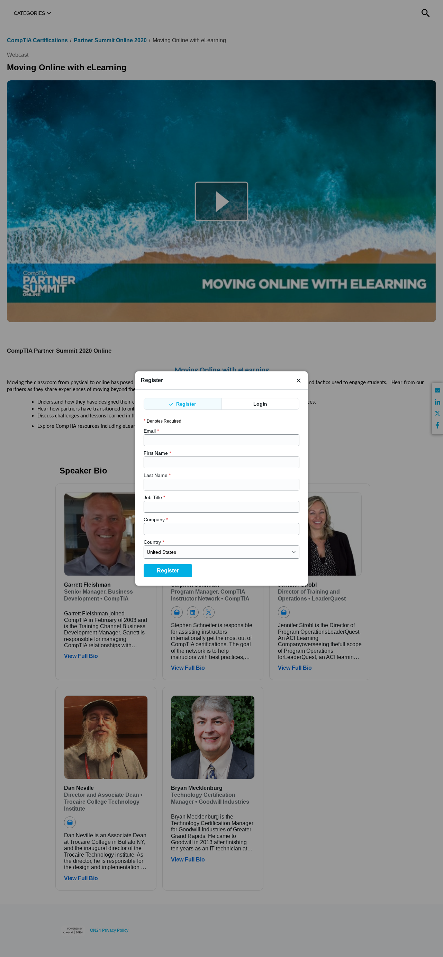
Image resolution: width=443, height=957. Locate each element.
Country (154, 542)
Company (156, 519)
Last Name (157, 475)
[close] (298, 380)
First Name (157, 453)
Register (185, 404)
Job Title (154, 497)
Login (260, 404)
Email (151, 431)
